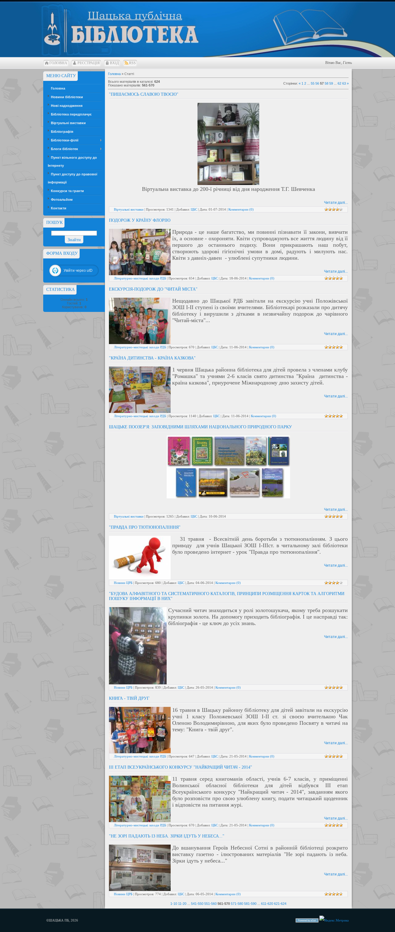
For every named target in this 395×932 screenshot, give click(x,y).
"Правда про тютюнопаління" (145, 527)
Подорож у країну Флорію (139, 220)
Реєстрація (88, 63)
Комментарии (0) (241, 209)
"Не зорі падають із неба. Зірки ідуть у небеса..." (166, 836)
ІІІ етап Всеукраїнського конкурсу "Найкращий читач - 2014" (180, 767)
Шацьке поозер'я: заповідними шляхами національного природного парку (200, 427)
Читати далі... (336, 202)
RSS (132, 63)
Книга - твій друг (129, 698)
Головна (58, 63)
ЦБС (194, 209)
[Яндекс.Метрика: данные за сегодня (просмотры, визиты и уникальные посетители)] (334, 920)
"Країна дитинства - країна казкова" (152, 358)
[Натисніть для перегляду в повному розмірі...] (228, 184)
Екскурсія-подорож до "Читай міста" (153, 289)
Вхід (114, 63)
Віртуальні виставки (128, 209)
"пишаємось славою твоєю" (143, 94)
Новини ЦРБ (123, 583)
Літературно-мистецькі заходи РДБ (140, 278)
